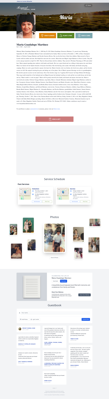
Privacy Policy (50, 392)
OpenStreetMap (56, 394)
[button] (25, 192)
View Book (55, 281)
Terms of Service (58, 392)
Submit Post (86, 319)
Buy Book (63, 281)
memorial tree (34, 109)
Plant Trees (47, 201)
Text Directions (37, 201)
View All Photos (54, 257)
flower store (57, 109)
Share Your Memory (84, 295)
